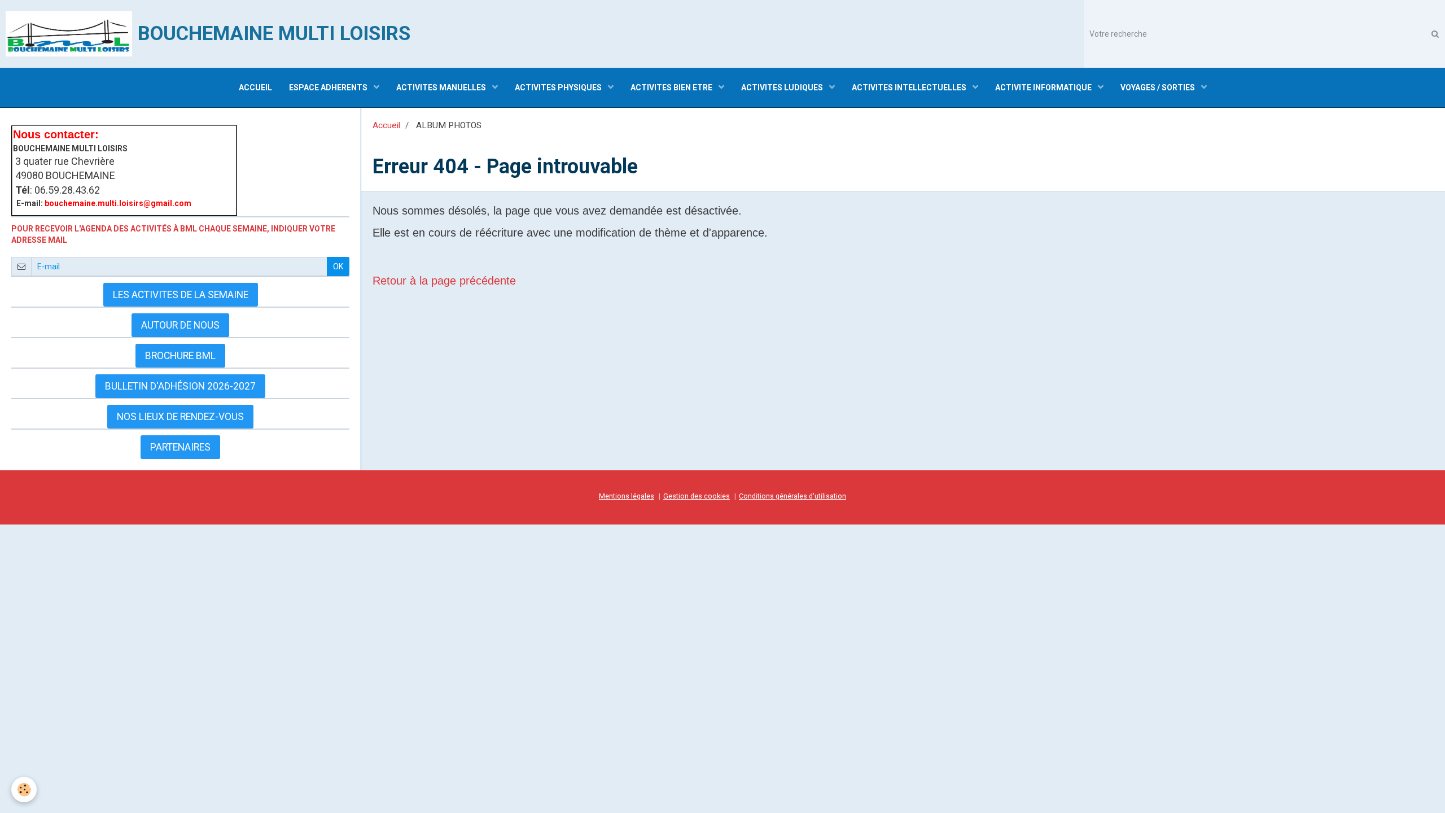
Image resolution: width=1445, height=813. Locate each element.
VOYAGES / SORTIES (1158, 87)
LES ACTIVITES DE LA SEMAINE (180, 294)
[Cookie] (24, 789)
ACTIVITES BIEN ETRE (672, 87)
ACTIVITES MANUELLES (442, 87)
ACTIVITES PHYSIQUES (559, 87)
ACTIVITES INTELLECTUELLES (910, 87)
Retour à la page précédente (444, 280)
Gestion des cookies (696, 496)
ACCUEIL (255, 87)
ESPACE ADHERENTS (329, 87)
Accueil (386, 125)
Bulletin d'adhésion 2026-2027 (180, 386)
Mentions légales (626, 496)
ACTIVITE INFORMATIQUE (1044, 87)
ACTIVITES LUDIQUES (783, 87)
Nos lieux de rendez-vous (180, 416)
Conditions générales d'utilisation (792, 496)
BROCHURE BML (180, 355)
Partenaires (180, 447)
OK (338, 266)
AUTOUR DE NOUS (180, 325)
